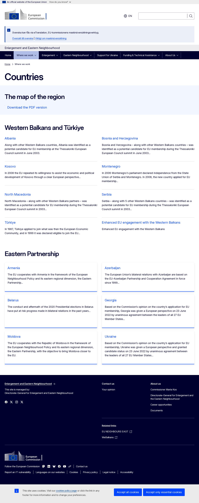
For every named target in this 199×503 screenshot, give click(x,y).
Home (8, 55)
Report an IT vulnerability (18, 472)
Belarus (13, 300)
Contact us (82, 466)
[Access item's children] (36, 55)
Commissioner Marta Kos (163, 389)
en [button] (130, 15)
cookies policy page (66, 490)
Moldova (14, 336)
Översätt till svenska (22, 38)
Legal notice (109, 472)
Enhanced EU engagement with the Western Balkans (141, 222)
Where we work (25, 55)
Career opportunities (161, 404)
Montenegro (111, 166)
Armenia (14, 268)
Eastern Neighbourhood (76, 55)
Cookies (73, 472)
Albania (10, 138)
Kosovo (10, 166)
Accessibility (126, 472)
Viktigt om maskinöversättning (50, 38)
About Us (170, 55)
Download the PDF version (27, 107)
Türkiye (10, 222)
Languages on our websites (50, 472)
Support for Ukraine (107, 55)
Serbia (106, 194)
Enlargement (48, 55)
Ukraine (110, 336)
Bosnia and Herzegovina (120, 138)
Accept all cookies (128, 492)
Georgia (110, 300)
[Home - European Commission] (28, 14)
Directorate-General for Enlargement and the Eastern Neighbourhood (171, 397)
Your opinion (108, 389)
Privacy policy (90, 472)
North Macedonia (18, 194)
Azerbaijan (112, 268)
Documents (156, 410)
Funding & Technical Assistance (140, 55)
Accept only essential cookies (164, 492)
